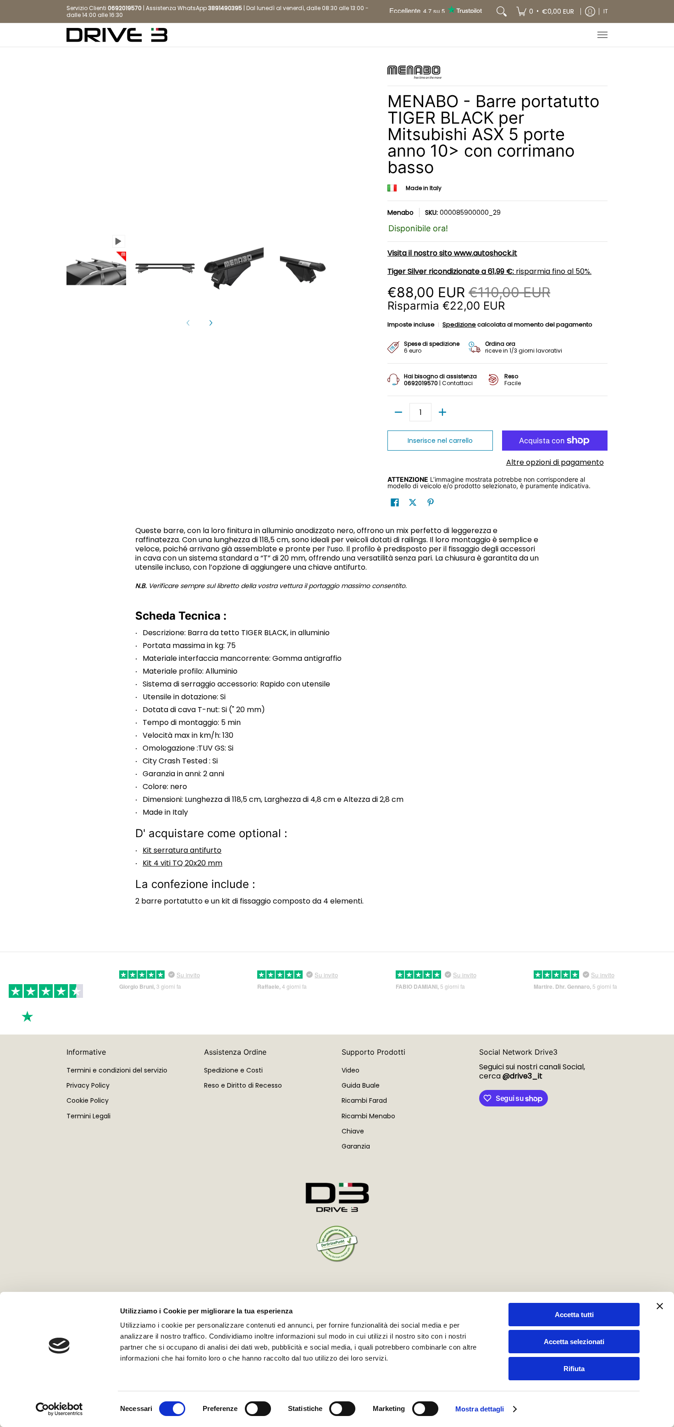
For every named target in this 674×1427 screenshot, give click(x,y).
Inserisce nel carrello (440, 440)
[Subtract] (398, 412)
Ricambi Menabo (368, 1116)
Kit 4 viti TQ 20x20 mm (182, 863)
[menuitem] (545, 11)
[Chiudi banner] (660, 1306)
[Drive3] (116, 35)
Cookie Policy (87, 1100)
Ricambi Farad (364, 1100)
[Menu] (602, 35)
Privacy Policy (88, 1085)
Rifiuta (574, 1369)
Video (350, 1070)
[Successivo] (210, 323)
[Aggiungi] (442, 412)
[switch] (258, 1408)
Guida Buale (361, 1085)
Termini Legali (88, 1116)
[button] (394, 503)
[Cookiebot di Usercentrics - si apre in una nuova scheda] (59, 1409)
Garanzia (356, 1146)
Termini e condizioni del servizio (116, 1070)
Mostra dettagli (479, 1409)
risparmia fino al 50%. (489, 271)
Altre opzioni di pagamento (555, 462)
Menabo (400, 212)
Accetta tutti (574, 1314)
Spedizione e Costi (233, 1070)
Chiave (353, 1131)
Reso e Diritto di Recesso (243, 1085)
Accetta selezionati (574, 1341)
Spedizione (459, 324)
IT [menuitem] (605, 11)
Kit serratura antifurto (182, 850)
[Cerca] (501, 11)
